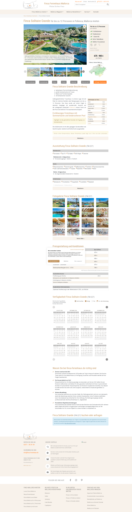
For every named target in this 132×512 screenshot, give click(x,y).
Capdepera (48, 505)
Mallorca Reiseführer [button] (73, 12)
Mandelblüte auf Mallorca (94, 499)
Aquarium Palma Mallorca (94, 493)
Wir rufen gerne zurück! (70, 423)
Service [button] (86, 12)
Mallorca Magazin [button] (56, 12)
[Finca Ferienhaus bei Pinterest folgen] (82, 480)
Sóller (46, 496)
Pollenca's (72, 107)
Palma (89, 123)
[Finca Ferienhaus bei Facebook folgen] (70, 480)
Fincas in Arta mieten (72, 495)
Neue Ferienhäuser (29, 494)
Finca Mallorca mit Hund (30, 506)
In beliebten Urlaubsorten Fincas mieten (73, 489)
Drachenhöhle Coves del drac (95, 496)
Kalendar (73, 82)
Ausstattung (43, 82)
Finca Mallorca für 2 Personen (32, 503)
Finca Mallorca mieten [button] (39, 12)
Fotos (54, 82)
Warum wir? (85, 82)
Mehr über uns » (27, 465)
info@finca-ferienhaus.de (31, 452)
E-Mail (85, 1)
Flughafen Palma (92, 117)
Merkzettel (92, 1)
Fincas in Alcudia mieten (73, 501)
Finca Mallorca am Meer (30, 497)
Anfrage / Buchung (100, 82)
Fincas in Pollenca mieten (73, 498)
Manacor (47, 493)
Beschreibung (30, 82)
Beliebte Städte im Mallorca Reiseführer (53, 488)
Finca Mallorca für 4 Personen (32, 500)
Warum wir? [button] (78, 1)
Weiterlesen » (80, 138)
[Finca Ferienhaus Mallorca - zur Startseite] (30, 5)
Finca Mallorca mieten (32, 488)
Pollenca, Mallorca (83, 21)
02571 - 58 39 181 (104, 1)
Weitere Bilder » (80, 238)
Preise (64, 82)
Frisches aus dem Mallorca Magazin (93, 488)
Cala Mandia (48, 502)
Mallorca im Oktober (93, 508)
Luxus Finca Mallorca (30, 491)
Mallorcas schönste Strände (95, 502)
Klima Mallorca (91, 505)
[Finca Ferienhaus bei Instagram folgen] (76, 480)
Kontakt (96, 12)
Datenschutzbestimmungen (77, 249)
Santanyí (47, 499)
